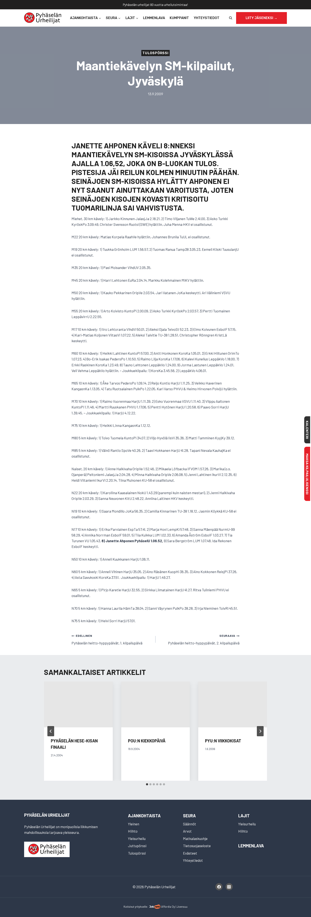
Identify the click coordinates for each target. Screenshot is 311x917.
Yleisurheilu (137, 838)
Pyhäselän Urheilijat (47, 815)
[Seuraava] (260, 731)
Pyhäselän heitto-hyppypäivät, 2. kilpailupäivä (203, 639)
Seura (189, 815)
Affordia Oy (168, 906)
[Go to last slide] (50, 731)
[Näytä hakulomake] (230, 18)
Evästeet (190, 853)
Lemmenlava (154, 18)
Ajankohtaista (144, 815)
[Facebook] (219, 886)
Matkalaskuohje (195, 838)
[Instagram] (229, 886)
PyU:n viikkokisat (223, 740)
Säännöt (189, 824)
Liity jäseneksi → (261, 18)
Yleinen (133, 824)
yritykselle (141, 906)
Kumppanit (179, 18)
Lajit (244, 815)
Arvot (187, 831)
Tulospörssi (155, 53)
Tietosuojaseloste (197, 846)
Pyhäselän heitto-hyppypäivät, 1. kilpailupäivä (107, 639)
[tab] (147, 784)
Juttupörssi (137, 846)
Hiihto (133, 831)
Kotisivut (129, 906)
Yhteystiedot (206, 18)
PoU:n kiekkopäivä (146, 740)
